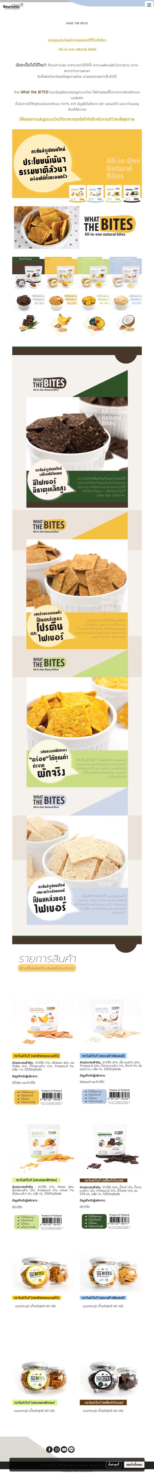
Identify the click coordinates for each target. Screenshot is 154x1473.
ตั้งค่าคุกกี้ (113, 1464)
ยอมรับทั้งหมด (134, 1464)
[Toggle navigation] (149, 5)
